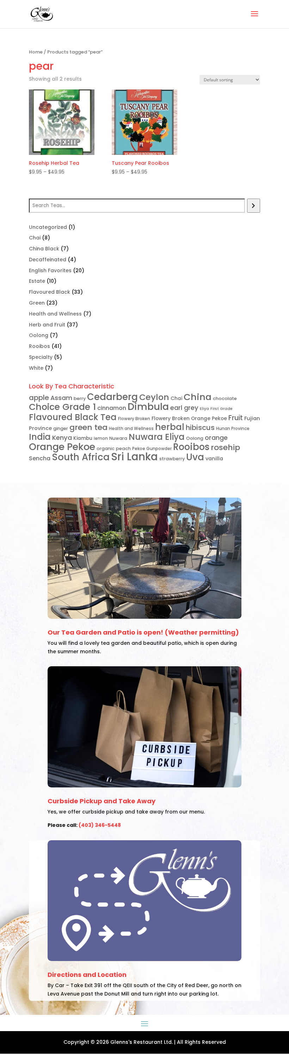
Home (36, 52)
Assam (61, 397)
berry (80, 398)
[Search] (253, 206)
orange (216, 437)
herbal (169, 427)
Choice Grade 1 (62, 407)
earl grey (184, 407)
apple (39, 398)
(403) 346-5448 (100, 825)
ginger (60, 428)
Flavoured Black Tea (73, 417)
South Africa (81, 457)
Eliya (204, 408)
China (197, 397)
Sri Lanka (134, 456)
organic (106, 448)
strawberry (172, 459)
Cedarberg (112, 397)
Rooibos (191, 447)
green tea (88, 427)
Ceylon (154, 397)
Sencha (39, 458)
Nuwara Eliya (157, 437)
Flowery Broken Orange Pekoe (189, 418)
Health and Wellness (131, 428)
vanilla (214, 458)
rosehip (225, 447)
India (40, 437)
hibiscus (200, 427)
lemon (101, 438)
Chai (176, 398)
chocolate (225, 398)
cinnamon (111, 408)
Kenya (62, 437)
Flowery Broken (134, 419)
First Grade (221, 408)
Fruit (235, 418)
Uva (195, 457)
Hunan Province (233, 428)
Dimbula (148, 406)
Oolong (194, 438)
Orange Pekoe (62, 446)
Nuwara (118, 438)
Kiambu (82, 438)
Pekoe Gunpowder (152, 448)
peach (123, 448)
